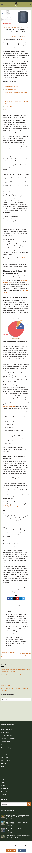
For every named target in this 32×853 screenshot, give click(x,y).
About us (3, 785)
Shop (2, 779)
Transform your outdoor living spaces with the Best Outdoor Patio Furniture (15, 670)
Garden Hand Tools (6, 729)
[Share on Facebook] (8, 598)
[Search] (30, 4)
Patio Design (4, 757)
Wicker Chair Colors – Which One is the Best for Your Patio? (14, 689)
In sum (7, 110)
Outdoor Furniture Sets (8, 744)
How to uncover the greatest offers (15, 98)
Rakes (3, 766)
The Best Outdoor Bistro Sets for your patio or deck (15, 680)
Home (3, 776)
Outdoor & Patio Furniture (11, 27)
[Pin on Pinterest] (17, 598)
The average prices (10, 89)
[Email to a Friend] (14, 598)
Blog (2, 782)
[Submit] (29, 804)
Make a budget (9, 106)
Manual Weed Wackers (7, 735)
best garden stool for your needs (14, 506)
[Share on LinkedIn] (20, 598)
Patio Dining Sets (6, 760)
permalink (23, 605)
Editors (23, 36)
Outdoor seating (23, 27)
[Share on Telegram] (23, 598)
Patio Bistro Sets (6, 751)
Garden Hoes (5, 732)
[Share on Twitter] (11, 598)
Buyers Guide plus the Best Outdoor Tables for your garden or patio (15, 684)
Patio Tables (4, 763)
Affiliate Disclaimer (6, 788)
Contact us (4, 794)
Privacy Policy (5, 791)
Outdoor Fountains (6, 741)
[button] (2, 4)
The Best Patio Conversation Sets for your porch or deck (15, 675)
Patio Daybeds (5, 754)
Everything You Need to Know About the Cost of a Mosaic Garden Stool (8, 654)
